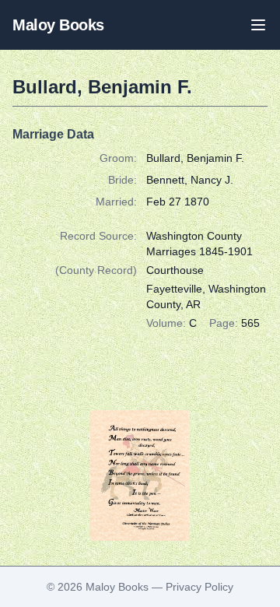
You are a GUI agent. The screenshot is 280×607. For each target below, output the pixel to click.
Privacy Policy (199, 587)
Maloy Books (58, 24)
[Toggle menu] (258, 24)
